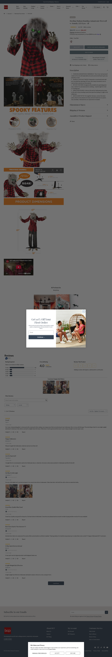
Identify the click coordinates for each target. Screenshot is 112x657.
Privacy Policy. (52, 649)
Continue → (41, 337)
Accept (57, 653)
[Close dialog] (83, 311)
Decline (73, 653)
